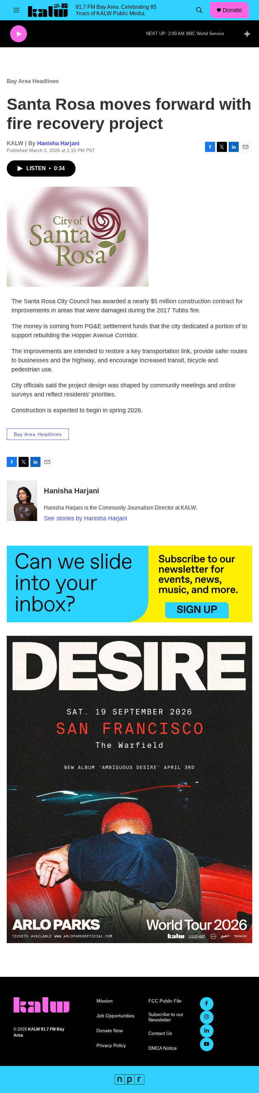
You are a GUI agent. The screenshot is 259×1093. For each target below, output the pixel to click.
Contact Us (160, 1033)
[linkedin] (206, 1031)
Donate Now (109, 1030)
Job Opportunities (115, 1015)
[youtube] (206, 1044)
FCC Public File (164, 1001)
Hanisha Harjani (58, 143)
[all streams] (249, 33)
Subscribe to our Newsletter (165, 1017)
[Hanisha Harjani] (22, 500)
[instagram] (206, 1017)
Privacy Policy (111, 1045)
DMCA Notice (162, 1048)
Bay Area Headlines (33, 81)
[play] (18, 34)
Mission (104, 1001)
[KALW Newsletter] (129, 584)
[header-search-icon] (199, 10)
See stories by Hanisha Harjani (85, 518)
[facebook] (206, 1004)
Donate (232, 10)
